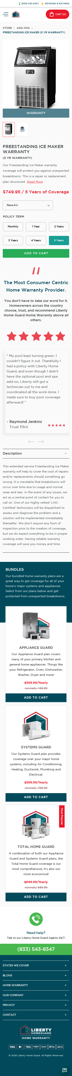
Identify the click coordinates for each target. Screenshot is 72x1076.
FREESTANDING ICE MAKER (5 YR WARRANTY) (34, 32)
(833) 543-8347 (36, 949)
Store (7, 28)
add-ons (23, 28)
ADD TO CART (36, 253)
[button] (36, 919)
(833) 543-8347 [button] (30, 4)
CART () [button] (60, 14)
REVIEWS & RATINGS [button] (57, 4)
